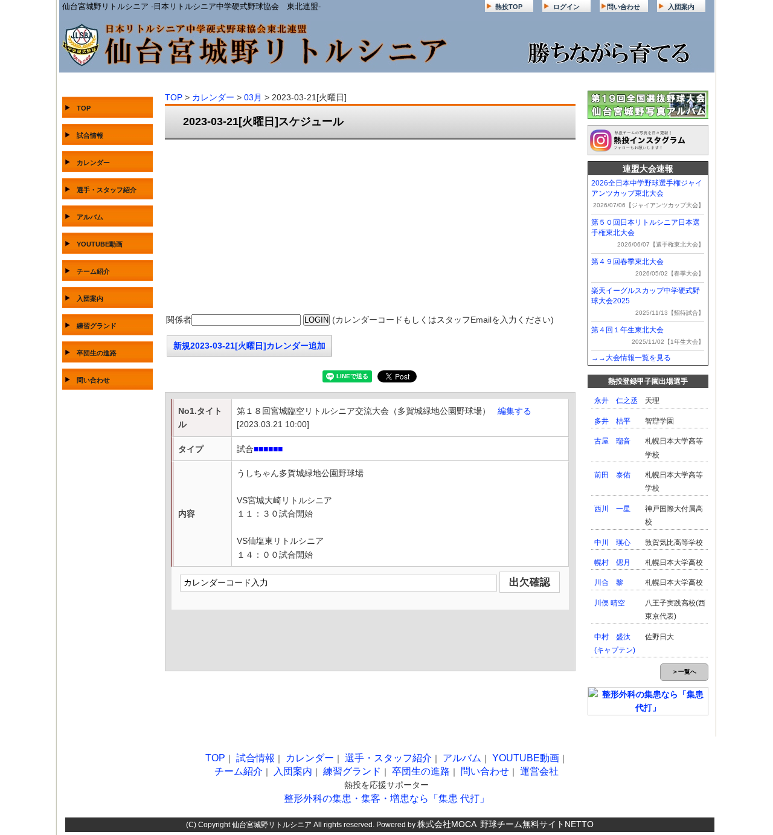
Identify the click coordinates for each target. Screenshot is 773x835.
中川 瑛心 (612, 542)
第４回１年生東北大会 (627, 330)
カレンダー (93, 162)
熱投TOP (508, 6)
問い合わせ (623, 6)
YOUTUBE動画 (100, 244)
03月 (253, 97)
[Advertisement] (370, 227)
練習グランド (97, 325)
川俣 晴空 (609, 603)
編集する (514, 411)
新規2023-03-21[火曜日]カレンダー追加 (249, 345)
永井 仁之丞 (616, 400)
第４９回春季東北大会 (627, 261)
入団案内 (681, 6)
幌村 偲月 (612, 562)
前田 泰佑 (612, 475)
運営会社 (539, 771)
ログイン (566, 6)
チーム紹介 (93, 271)
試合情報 (90, 135)
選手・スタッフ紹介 (106, 189)
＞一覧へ (684, 671)
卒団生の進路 (97, 352)
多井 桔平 (612, 421)
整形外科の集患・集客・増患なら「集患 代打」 (386, 798)
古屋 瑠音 (612, 441)
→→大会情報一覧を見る (631, 357)
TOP (84, 108)
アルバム (90, 217)
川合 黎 (608, 582)
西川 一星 (612, 509)
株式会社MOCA (446, 824)
